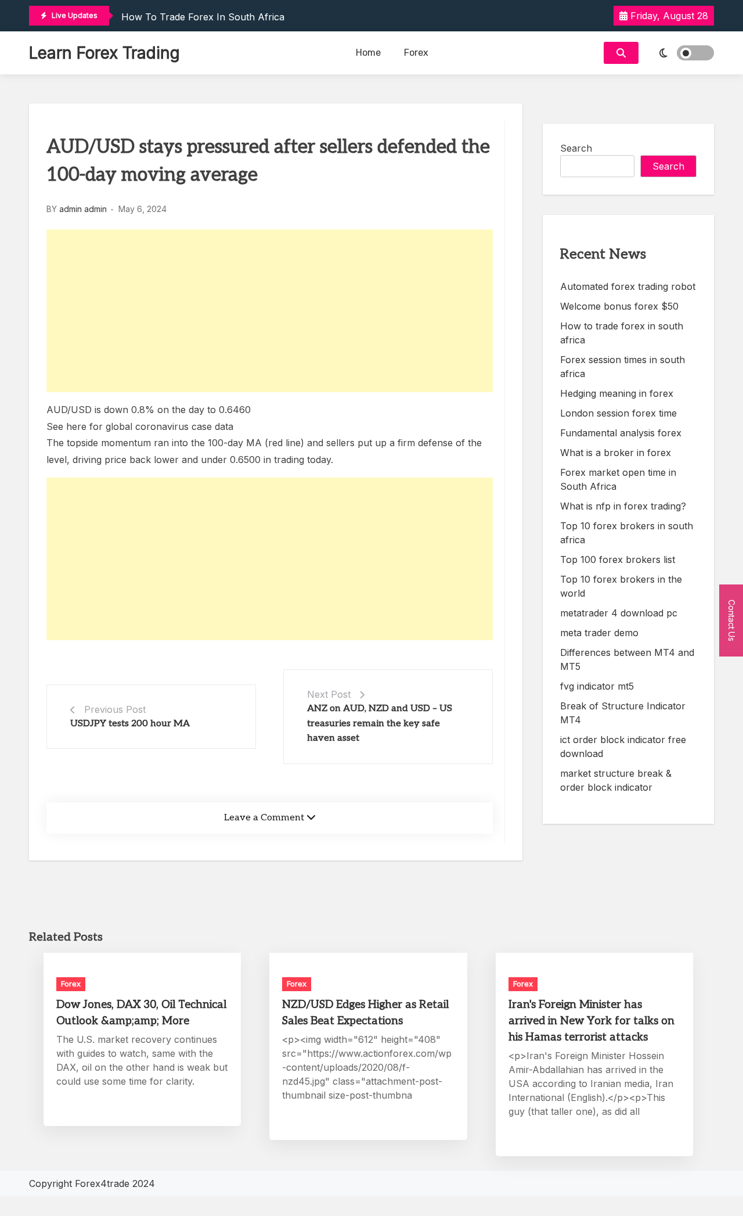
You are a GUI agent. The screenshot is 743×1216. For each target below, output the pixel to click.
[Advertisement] (269, 310)
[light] (679, 53)
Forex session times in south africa (622, 366)
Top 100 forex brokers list (617, 559)
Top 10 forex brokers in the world (621, 586)
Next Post (329, 694)
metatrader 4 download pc (618, 613)
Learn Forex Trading (104, 53)
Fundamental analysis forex (620, 433)
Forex (416, 52)
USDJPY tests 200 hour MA (130, 723)
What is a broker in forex (615, 452)
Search (576, 148)
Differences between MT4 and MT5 (627, 659)
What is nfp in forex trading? (623, 506)
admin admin (83, 209)
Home (368, 52)
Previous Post (115, 709)
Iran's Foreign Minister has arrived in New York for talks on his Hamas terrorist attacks (591, 1021)
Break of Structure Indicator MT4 (623, 713)
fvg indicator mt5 (597, 686)
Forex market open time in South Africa (618, 479)
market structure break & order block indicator (616, 780)
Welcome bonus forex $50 (619, 306)
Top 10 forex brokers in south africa (626, 533)
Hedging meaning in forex (616, 393)
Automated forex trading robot (627, 286)
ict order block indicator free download (623, 746)
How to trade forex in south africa (202, 17)
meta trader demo (599, 633)
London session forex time (618, 413)
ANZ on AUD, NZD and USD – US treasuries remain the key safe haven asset (379, 723)
